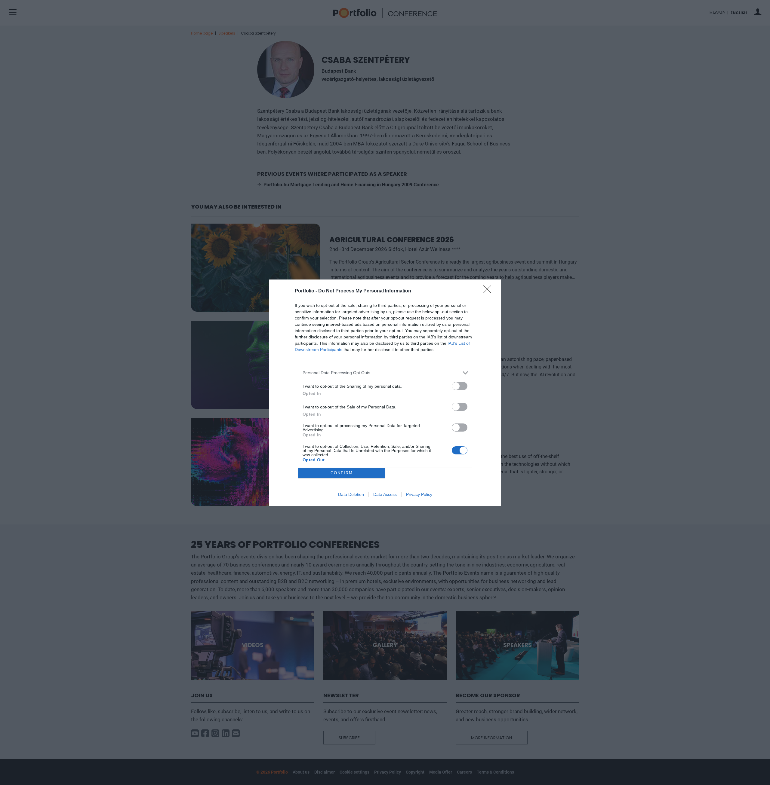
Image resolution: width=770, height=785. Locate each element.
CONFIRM (342, 473)
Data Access (385, 494)
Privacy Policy (419, 494)
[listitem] (385, 373)
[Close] (489, 291)
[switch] (459, 386)
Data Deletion (351, 494)
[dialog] (385, 392)
